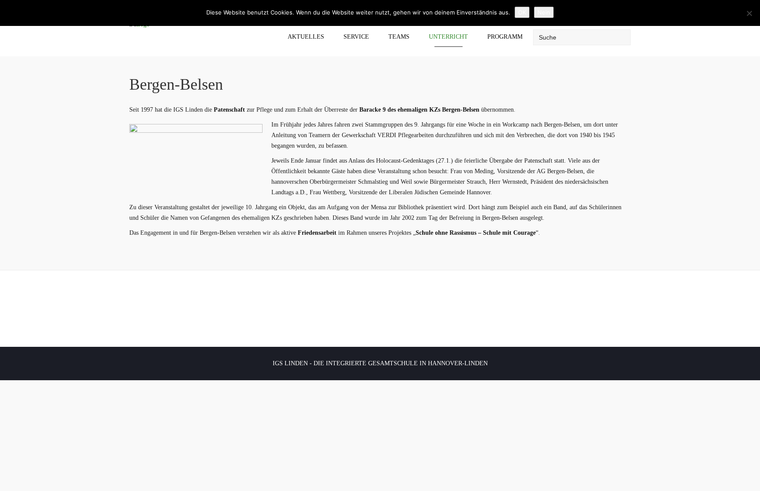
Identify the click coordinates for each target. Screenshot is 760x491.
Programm (504, 36)
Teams (398, 36)
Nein (543, 12)
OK (522, 12)
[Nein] (749, 13)
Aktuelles (306, 36)
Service (356, 36)
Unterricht (448, 36)
